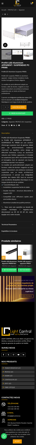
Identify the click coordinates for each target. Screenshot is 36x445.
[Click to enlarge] (5, 45)
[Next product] (7, 14)
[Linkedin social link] (14, 125)
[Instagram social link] (14, 355)
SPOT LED (8, 383)
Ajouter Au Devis (18, 107)
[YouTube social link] (18, 355)
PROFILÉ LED (12, 10)
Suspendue (28, 122)
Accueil (4, 10)
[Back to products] (5, 14)
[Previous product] (3, 14)
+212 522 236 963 (13, 407)
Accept (17, 441)
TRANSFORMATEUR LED (13, 368)
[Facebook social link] (6, 125)
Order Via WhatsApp (18, 113)
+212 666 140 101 (13, 409)
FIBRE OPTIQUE (10, 387)
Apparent (21, 10)
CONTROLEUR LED (11, 379)
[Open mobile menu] (2, 3)
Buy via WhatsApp (10, 270)
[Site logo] (17, 3)
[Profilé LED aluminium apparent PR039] (25, 252)
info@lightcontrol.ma (14, 416)
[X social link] (9, 125)
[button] (17, 113)
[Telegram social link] (19, 125)
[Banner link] (18, 289)
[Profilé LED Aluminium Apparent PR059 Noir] (9, 252)
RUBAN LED (8, 376)
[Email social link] (11, 125)
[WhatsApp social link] (16, 125)
